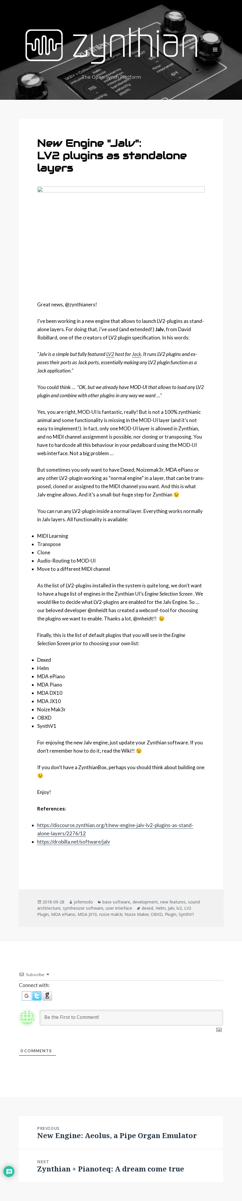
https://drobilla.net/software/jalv (73, 842)
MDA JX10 (87, 914)
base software (116, 902)
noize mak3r (110, 914)
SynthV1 (186, 914)
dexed (147, 908)
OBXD (156, 914)
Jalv (171, 908)
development (145, 902)
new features (173, 902)
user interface (119, 908)
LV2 (110, 354)
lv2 (179, 908)
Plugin (170, 914)
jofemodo (83, 902)
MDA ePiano (63, 914)
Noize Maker (136, 914)
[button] (27, 995)
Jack (136, 354)
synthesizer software (83, 908)
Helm (161, 908)
